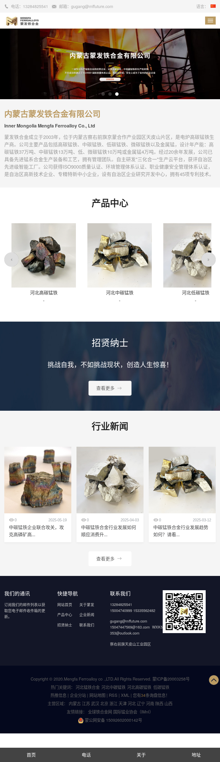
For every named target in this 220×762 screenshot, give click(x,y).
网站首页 (64, 604)
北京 (104, 703)
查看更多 (105, 388)
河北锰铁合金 (88, 687)
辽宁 (141, 703)
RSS (113, 695)
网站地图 (97, 695)
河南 (150, 703)
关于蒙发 (86, 604)
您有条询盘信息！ (151, 695)
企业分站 (78, 695)
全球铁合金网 (100, 712)
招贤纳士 (64, 624)
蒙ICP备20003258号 (171, 679)
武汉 (95, 703)
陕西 (159, 703)
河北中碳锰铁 (113, 687)
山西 (168, 703)
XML (125, 695)
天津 (123, 703)
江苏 (86, 703)
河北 (132, 703)
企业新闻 (86, 614)
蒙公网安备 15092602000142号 (113, 720)
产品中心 (64, 614)
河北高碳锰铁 (139, 687)
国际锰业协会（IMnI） (133, 712)
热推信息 (58, 695)
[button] (103, 94)
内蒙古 (75, 703)
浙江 (113, 703)
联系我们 (86, 624)
